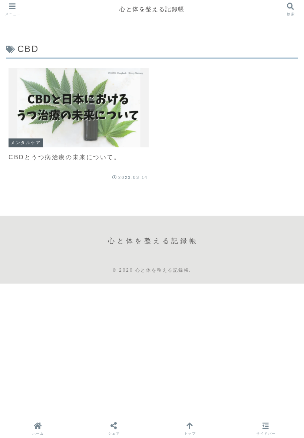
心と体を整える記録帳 (152, 9)
